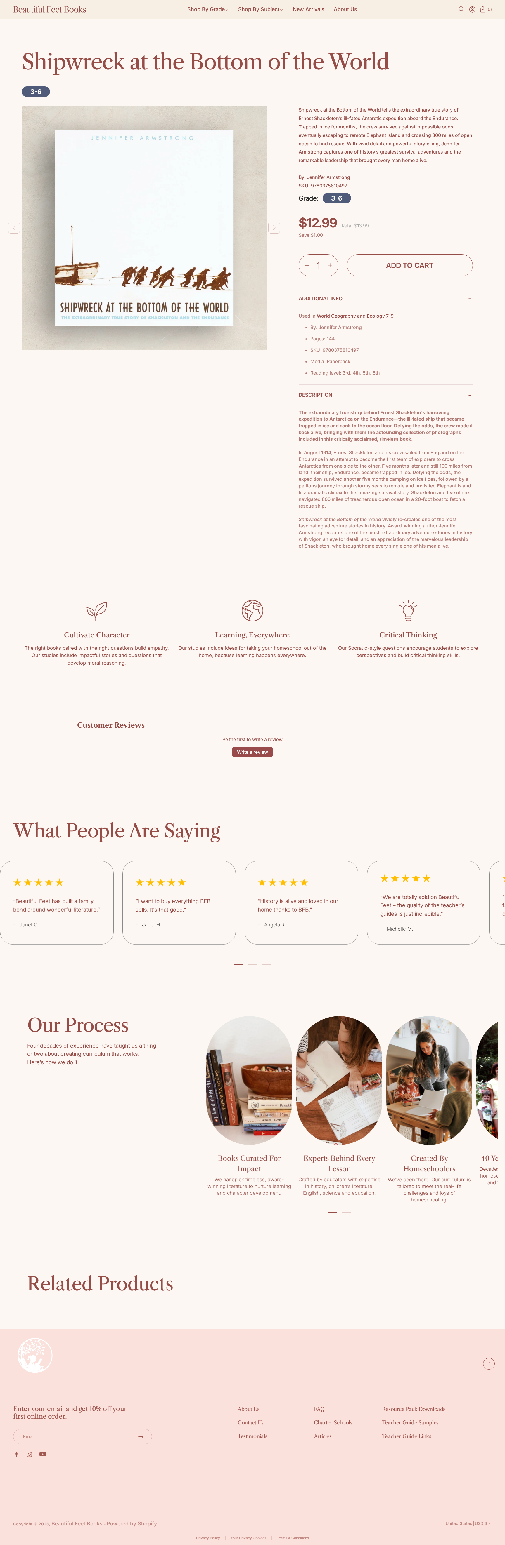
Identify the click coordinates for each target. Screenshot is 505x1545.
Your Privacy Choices (248, 1538)
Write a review (252, 752)
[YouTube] (43, 1454)
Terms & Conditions (293, 1538)
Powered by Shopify (132, 1523)
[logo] (49, 9)
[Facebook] (16, 1454)
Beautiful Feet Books (77, 1523)
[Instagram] (29, 1454)
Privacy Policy (208, 1538)
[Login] (472, 9)
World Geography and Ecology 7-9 (355, 316)
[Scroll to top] (489, 1368)
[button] (461, 9)
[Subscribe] (141, 1436)
